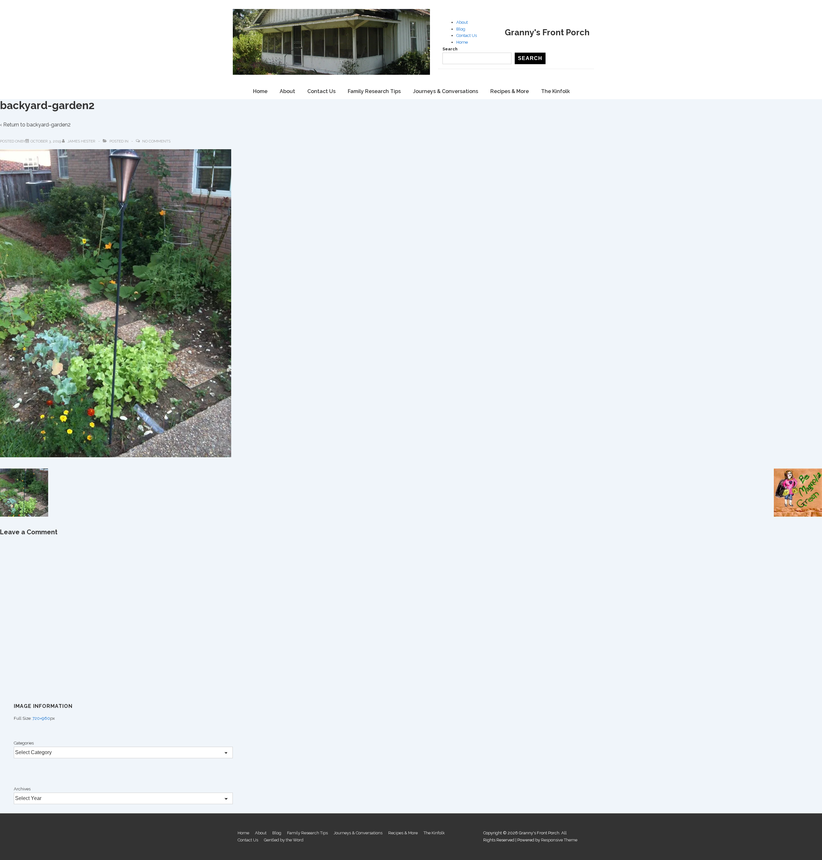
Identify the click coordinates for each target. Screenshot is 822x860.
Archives (22, 789)
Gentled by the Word (283, 840)
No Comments (156, 141)
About (462, 22)
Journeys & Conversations (445, 91)
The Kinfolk (555, 91)
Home (462, 42)
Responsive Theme (559, 840)
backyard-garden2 (49, 125)
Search (450, 49)
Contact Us (466, 35)
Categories (24, 743)
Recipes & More (509, 91)
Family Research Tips (374, 91)
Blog (460, 29)
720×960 (41, 718)
